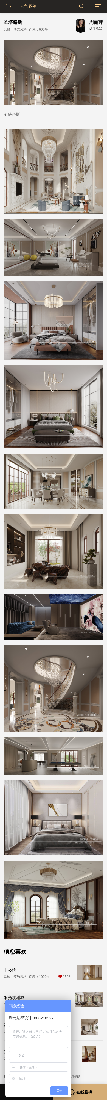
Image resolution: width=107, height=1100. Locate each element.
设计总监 (95, 28)
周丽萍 (96, 22)
